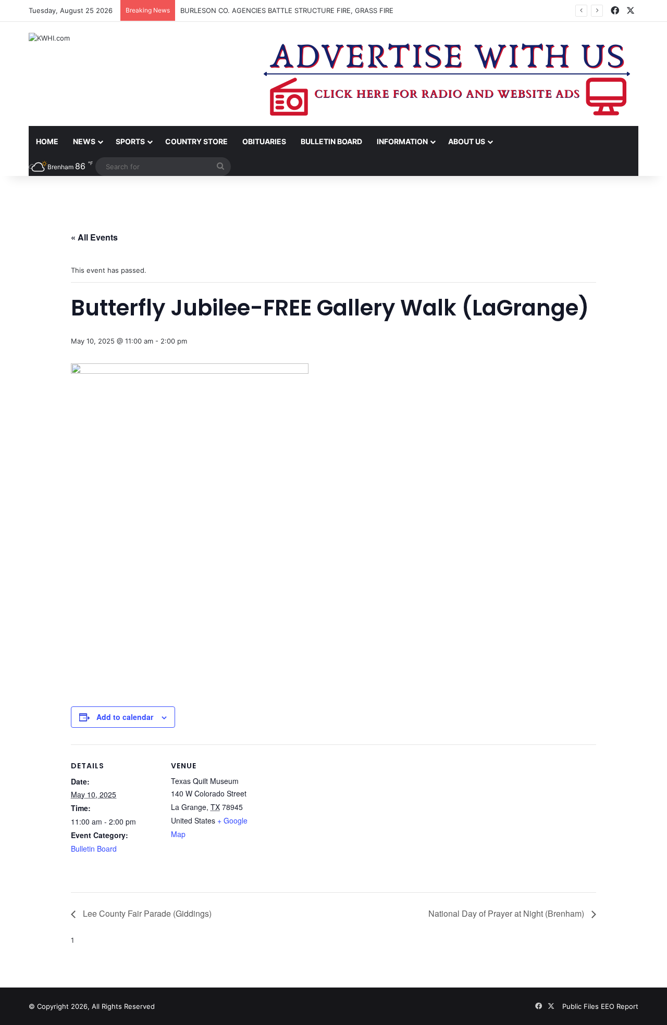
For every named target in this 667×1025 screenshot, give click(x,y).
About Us (466, 141)
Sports (130, 141)
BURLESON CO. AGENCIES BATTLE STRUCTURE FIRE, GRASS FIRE (286, 10)
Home (47, 141)
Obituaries (264, 141)
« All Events (94, 237)
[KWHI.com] (49, 38)
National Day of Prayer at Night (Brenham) (507, 913)
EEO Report (619, 1006)
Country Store (196, 141)
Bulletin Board (331, 141)
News (84, 141)
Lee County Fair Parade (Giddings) (146, 913)
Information (402, 141)
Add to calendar (124, 717)
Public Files (581, 1006)
